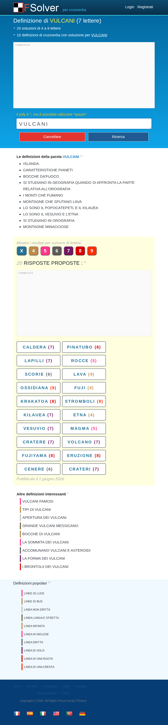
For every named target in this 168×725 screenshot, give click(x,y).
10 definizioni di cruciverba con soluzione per (62, 35)
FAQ (66, 693)
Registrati (145, 7)
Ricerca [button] (118, 137)
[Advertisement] (84, 76)
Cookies (32, 686)
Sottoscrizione (47, 693)
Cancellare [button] (52, 137)
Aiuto (66, 686)
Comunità (50, 686)
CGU (17, 686)
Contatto (81, 686)
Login (129, 7)
